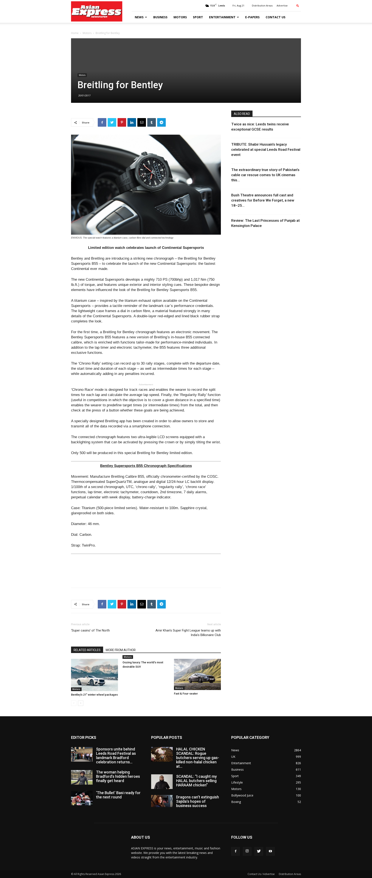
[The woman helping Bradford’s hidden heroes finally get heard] (82, 777)
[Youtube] (270, 851)
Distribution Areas (262, 5)
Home (75, 33)
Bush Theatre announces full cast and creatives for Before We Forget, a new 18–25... (262, 200)
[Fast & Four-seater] (197, 674)
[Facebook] (235, 851)
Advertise (282, 5)
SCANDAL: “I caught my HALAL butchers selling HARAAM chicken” (196, 780)
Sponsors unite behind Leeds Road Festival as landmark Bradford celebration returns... (116, 755)
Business (160, 17)
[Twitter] (258, 851)
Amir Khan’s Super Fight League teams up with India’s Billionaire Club (188, 632)
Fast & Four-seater (186, 693)
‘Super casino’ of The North (90, 630)
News (139, 17)
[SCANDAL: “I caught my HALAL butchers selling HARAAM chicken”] (162, 781)
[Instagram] (247, 851)
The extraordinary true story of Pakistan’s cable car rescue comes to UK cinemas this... (265, 175)
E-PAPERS (252, 17)
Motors (180, 17)
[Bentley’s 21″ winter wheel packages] (94, 675)
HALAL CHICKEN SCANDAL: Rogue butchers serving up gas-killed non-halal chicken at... (197, 758)
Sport (198, 17)
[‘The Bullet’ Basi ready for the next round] (82, 798)
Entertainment (222, 17)
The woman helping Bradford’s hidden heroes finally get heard (118, 776)
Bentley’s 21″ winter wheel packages (94, 694)
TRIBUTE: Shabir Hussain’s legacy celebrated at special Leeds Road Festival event (265, 149)
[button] (297, 5)
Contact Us (275, 17)
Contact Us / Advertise (261, 874)
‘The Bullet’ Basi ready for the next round (118, 794)
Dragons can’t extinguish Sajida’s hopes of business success (197, 801)
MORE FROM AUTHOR (121, 650)
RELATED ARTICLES (87, 650)
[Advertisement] (146, 573)
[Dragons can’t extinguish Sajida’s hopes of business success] (162, 801)
